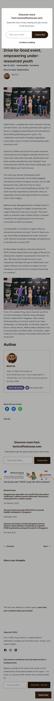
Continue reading (27, 42)
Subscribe (40, 34)
